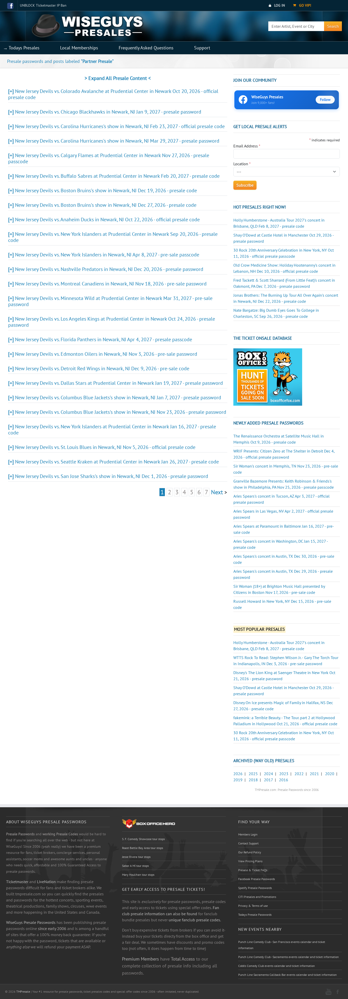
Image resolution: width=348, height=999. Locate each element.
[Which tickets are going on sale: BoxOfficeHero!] (148, 823)
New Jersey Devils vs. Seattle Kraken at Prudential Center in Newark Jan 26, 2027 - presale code (117, 461)
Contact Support (248, 843)
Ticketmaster (17, 881)
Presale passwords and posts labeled (60, 61)
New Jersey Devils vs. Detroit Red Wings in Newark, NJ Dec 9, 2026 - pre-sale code (102, 368)
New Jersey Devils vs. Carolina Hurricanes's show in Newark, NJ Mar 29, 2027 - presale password (117, 141)
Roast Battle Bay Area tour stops (142, 848)
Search (333, 26)
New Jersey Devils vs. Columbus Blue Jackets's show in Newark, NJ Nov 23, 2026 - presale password (120, 412)
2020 (329, 773)
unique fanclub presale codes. (195, 919)
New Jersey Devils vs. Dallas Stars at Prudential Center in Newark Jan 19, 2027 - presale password (119, 383)
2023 (283, 773)
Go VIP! (304, 5)
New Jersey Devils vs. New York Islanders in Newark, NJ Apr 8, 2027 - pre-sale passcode (107, 254)
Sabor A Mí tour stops (135, 866)
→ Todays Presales (21, 48)
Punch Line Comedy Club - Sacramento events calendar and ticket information (288, 957)
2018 (253, 779)
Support (202, 48)
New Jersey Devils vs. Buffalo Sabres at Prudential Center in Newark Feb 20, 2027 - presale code (117, 176)
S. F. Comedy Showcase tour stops (143, 839)
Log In (279, 5)
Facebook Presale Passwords (256, 879)
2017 (268, 779)
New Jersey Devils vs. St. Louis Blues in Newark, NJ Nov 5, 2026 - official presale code (105, 447)
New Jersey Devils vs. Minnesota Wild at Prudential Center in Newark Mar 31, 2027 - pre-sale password (110, 301)
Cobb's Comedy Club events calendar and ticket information (276, 966)
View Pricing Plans (250, 861)
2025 (253, 773)
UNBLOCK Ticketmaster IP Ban (43, 5)
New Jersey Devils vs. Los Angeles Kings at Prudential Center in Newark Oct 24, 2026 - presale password (111, 322)
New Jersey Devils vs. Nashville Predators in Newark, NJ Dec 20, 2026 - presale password (109, 269)
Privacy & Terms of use (253, 906)
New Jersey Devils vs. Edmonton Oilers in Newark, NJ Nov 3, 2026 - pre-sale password (106, 354)
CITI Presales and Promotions (257, 897)
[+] (11, 91)
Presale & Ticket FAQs (252, 870)
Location (242, 163)
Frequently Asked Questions (146, 48)
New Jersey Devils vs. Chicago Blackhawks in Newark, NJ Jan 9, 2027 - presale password (108, 111)
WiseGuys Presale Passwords (31, 922)
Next (217, 492)
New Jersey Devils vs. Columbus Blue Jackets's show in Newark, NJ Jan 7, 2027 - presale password (118, 397)
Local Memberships (79, 48)
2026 (238, 773)
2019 (238, 779)
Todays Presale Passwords (255, 914)
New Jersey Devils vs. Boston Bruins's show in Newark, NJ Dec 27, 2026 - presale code (105, 205)
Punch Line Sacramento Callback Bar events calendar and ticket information (287, 975)
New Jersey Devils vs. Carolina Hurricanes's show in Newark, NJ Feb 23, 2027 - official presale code (120, 126)
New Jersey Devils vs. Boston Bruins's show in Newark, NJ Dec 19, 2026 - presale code (106, 190)
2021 (314, 773)
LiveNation (46, 881)
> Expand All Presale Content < (118, 78)
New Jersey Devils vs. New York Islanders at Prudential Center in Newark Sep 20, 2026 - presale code (113, 237)
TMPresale (23, 991)
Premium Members (140, 959)
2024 (268, 773)
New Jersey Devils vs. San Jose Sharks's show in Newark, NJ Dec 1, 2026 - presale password (111, 476)
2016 (283, 779)
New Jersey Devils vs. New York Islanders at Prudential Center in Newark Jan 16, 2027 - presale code (112, 429)
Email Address (246, 145)
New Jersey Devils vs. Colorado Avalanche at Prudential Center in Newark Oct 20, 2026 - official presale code (113, 94)
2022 (299, 773)
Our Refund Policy (249, 852)
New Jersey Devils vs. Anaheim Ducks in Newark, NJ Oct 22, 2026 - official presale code (107, 219)
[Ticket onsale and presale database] (267, 376)
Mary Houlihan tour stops (138, 875)
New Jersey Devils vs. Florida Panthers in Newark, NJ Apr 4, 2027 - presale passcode (103, 339)
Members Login (248, 834)
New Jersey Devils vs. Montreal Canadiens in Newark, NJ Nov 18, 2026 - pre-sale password (111, 283)
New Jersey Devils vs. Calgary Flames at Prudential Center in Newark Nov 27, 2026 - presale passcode (108, 158)
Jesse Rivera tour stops (136, 857)
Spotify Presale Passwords (255, 888)
